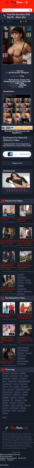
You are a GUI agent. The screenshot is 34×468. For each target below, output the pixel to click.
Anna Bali (28, 282)
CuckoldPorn (21, 358)
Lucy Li (4, 389)
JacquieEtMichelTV (7, 384)
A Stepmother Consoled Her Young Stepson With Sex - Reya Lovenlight (25, 316)
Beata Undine (27, 291)
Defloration (23, 373)
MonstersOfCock (6, 394)
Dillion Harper (14, 376)
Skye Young (20, 405)
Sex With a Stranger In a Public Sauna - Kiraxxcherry (25, 219)
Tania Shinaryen (14, 408)
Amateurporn (22, 277)
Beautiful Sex (21, 294)
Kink (11, 386)
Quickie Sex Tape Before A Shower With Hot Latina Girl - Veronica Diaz (8, 289)
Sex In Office (5, 405)
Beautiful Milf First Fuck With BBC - (16, 188)
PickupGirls (5, 397)
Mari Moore (11, 389)
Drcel (20, 163)
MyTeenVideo (16, 394)
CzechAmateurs (22, 364)
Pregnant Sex (18, 400)
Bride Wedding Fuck (23, 350)
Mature (28, 389)
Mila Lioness (18, 392)
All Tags (4, 417)
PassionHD (24, 394)
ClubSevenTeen (22, 355)
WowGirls (5, 413)
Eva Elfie (26, 376)
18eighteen (21, 274)
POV (12, 400)
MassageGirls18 (20, 389)
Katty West (5, 386)
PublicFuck (5, 402)
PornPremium (5, 400)
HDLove (4, 381)
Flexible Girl (15, 378)
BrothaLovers (21, 353)
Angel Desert (21, 282)
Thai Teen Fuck (6, 410)
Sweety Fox (5, 408)
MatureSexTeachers (7, 392)
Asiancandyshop (22, 289)
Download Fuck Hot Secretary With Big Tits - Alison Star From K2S (25, 155)
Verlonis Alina (21, 410)
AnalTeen (27, 280)
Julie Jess (16, 384)
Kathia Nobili (23, 384)
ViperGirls (10, 460)
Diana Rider (5, 376)
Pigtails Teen (13, 397)
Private (25, 400)
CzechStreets (14, 373)
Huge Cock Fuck (12, 381)
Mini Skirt (25, 392)
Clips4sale (28, 353)
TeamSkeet (23, 408)
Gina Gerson (23, 378)
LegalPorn (16, 387)
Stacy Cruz (27, 405)
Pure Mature (13, 402)
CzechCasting (6, 373)
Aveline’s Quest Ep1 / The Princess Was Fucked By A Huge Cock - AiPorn (8, 242)
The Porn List (22, 458)
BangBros (20, 291)
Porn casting (21, 397)
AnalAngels (21, 280)
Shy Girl (13, 405)
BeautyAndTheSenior (23, 348)
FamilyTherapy (6, 378)
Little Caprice (24, 386)
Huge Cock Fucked (24, 381)
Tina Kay (14, 410)
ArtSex (21, 286)
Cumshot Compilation (23, 361)
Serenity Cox (21, 402)
